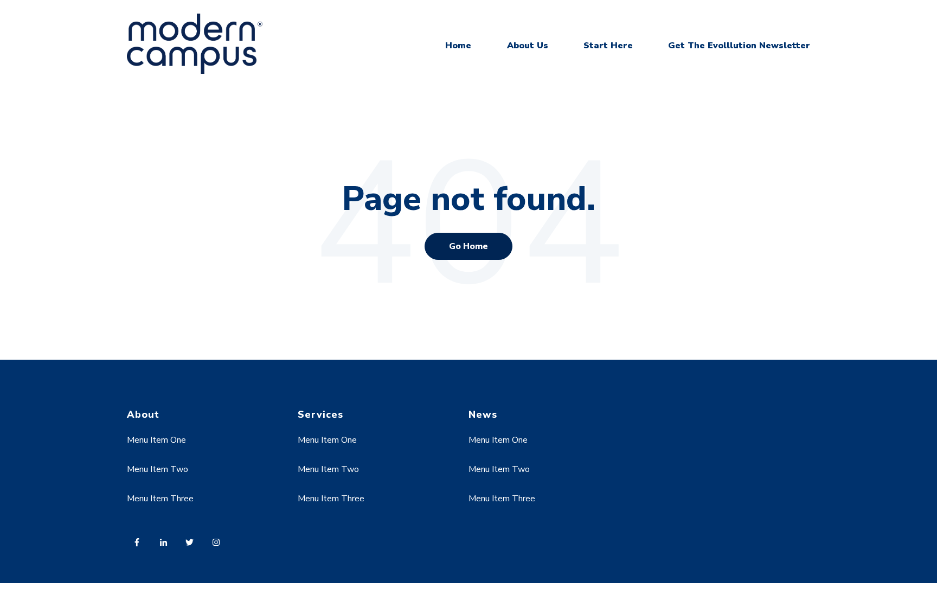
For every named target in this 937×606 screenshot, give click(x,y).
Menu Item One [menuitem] (156, 440)
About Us (527, 46)
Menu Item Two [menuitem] (157, 469)
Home (458, 46)
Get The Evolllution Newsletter (739, 46)
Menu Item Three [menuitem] (160, 499)
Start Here (608, 46)
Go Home (468, 246)
